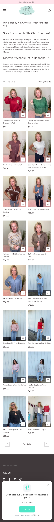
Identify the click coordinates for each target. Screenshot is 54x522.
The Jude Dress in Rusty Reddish (13, 165)
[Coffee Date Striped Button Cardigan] (14, 191)
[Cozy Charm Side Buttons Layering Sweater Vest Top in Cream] (39, 146)
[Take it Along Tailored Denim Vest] (39, 191)
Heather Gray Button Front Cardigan (37, 386)
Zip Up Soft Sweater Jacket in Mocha (37, 255)
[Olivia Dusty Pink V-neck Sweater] (14, 325)
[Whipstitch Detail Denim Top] (14, 280)
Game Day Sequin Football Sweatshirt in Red (11, 121)
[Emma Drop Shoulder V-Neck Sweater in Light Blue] (39, 280)
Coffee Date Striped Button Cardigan (12, 210)
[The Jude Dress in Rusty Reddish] (14, 146)
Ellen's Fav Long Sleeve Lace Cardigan (12, 430)
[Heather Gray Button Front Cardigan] (39, 367)
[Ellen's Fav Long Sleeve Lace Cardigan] (14, 411)
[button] (4, 10)
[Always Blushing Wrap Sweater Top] (14, 367)
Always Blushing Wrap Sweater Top (14, 385)
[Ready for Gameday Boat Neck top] (39, 325)
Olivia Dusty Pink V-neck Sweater (14, 343)
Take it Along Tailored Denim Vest (39, 209)
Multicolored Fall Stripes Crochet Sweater (14, 255)
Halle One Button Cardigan (37, 429)
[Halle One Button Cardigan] (39, 411)
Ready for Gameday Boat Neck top (39, 343)
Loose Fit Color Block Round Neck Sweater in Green (39, 121)
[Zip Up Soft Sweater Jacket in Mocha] (39, 236)
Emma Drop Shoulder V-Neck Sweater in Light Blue (37, 299)
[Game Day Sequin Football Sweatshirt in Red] (14, 102)
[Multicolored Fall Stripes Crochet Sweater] (14, 236)
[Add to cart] (23, 115)
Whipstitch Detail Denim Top (12, 298)
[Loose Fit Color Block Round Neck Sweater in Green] (39, 102)
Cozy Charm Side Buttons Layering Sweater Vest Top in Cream (39, 166)
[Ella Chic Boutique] (27, 10)
